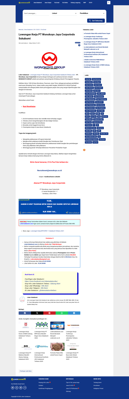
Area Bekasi (89, 82)
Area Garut (97, 90)
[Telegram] (24, 387)
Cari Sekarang (97, 21)
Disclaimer (97, 385)
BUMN (98, 113)
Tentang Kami (97, 382)
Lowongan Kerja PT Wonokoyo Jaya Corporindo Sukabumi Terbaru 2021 (52, 75)
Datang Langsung (75, 2)
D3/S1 (90, 2)
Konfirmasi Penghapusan (46, 388)
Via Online (65, 2)
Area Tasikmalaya (90, 110)
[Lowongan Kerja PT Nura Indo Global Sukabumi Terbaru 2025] (73, 347)
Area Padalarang (101, 99)
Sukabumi (88, 133)
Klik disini (44, 286)
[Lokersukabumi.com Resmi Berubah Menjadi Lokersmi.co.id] (57, 326)
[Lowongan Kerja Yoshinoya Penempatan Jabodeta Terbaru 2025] (73, 326)
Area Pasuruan (90, 102)
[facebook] (25, 313)
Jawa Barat (89, 119)
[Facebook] (12, 387)
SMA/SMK (88, 131)
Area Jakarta (101, 93)
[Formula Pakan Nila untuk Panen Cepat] (57, 347)
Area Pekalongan (90, 105)
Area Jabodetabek (91, 93)
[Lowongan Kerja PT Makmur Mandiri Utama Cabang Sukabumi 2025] (26, 347)
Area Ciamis (89, 85)
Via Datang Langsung (92, 139)
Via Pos (95, 142)
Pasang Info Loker (45, 382)
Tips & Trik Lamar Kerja (72, 382)
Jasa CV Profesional (72, 388)
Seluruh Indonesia (90, 128)
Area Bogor (97, 82)
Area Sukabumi (38, 2)
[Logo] (23, 379)
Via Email (56, 2)
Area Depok (89, 90)
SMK (94, 131)
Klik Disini (68, 257)
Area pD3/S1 (99, 102)
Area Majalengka (90, 99)
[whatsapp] (62, 313)
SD (97, 125)
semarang (100, 128)
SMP (84, 2)
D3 (102, 113)
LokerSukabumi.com (30, 244)
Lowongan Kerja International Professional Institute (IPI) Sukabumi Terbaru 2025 (41, 357)
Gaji (99, 116)
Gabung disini (55, 284)
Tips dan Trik (104, 133)
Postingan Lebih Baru (26, 371)
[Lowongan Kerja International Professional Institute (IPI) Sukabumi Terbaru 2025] (41, 347)
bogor (92, 113)
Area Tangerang (100, 108)
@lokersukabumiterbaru (47, 290)
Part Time (88, 122)
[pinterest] (49, 313)
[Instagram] (16, 387)
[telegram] (74, 313)
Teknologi (95, 133)
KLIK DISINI (47, 261)
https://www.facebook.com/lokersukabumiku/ (41, 281)
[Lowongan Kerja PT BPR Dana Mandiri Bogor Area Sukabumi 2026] (41, 326)
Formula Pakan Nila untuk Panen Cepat (97, 33)
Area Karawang (99, 96)
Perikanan (88, 125)
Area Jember (89, 96)
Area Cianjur (48, 2)
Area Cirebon (98, 87)
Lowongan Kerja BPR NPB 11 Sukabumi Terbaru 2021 (47, 231)
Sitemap (68, 391)
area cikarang (89, 87)
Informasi (104, 116)
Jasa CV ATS (70, 385)
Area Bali (88, 79)
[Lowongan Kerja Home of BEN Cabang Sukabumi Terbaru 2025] (26, 326)
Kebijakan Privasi (98, 388)
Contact (41, 385)
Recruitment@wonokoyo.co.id (49, 170)
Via (99, 136)
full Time (93, 116)
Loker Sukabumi (25, 396)
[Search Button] (108, 2)
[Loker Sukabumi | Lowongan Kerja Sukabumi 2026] (24, 3)
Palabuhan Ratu (98, 119)
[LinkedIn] (20, 387)
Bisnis (87, 113)
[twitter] (37, 313)
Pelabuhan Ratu (97, 122)
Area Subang (100, 105)
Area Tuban (100, 110)
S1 (94, 125)
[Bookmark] (79, 45)
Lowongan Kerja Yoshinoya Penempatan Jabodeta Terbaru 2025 (72, 336)
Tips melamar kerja (91, 136)
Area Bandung (96, 79)
